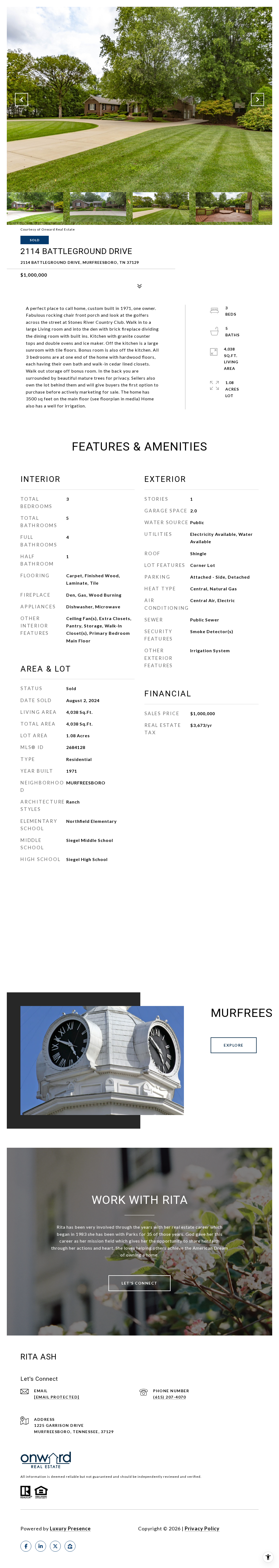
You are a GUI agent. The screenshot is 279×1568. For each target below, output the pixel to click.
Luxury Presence (70, 1528)
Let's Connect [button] (139, 1283)
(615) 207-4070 (169, 1397)
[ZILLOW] (70, 1546)
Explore (234, 1045)
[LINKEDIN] (40, 1546)
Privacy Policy (202, 1528)
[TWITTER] (55, 1546)
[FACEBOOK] (25, 1546)
